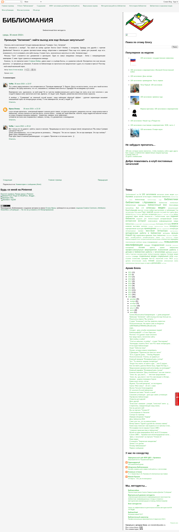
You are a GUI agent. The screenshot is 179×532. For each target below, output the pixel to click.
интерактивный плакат (169, 219)
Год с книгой (147, 212)
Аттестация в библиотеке (137, 6)
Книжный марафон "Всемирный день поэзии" (146, 370)
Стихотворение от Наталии (139, 412)
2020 (130, 275)
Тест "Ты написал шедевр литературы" (143, 361)
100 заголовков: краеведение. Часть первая (146, 80)
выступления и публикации (164, 210)
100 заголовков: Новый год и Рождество (145, 121)
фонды (176, 258)
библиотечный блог (157, 205)
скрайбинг (129, 256)
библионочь (166, 197)
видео (161, 207)
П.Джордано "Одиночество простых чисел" (145, 352)
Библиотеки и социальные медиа (161, 6)
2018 (130, 279)
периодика (174, 239)
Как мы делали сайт (136, 408)
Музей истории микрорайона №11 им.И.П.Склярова (148, 432)
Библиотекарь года (154, 199)
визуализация (173, 208)
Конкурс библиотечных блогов (158, 226)
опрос (158, 237)
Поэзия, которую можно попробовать (143, 350)
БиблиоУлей (133, 512)
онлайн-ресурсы (148, 237)
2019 (130, 277)
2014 (130, 288)
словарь (135, 256)
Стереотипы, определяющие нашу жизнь (144, 406)
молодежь (166, 233)
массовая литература (157, 231)
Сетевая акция (172, 254)
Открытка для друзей (137, 399)
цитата (128, 261)
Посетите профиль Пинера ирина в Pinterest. (17, 194)
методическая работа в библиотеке (143, 233)
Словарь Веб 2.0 (132, 155)
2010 (130, 297)
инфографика (152, 221)
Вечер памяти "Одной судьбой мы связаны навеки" (148, 423)
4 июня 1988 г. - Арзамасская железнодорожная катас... (150, 435)
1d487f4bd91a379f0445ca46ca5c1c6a (142, 326)
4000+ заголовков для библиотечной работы (64, 6)
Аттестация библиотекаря (138, 346)
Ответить (12, 102)
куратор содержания (163, 228)
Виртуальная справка (90, 6)
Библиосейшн (133, 490)
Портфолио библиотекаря (138, 397)
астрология (138, 197)
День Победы (137, 214)
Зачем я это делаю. (136, 443)
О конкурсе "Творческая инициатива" (143, 441)
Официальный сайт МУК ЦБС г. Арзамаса (144, 458)
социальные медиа (148, 256)
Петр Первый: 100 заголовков (151, 85)
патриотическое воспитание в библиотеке (155, 239)
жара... (132, 328)
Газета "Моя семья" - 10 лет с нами (142, 386)
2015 (130, 286)
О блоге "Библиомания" (25, 6)
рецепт (175, 252)
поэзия (142, 247)
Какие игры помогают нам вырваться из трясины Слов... (150, 426)
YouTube (163, 263)
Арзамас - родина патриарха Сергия (142, 379)
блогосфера (173, 205)
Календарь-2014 (161, 224)
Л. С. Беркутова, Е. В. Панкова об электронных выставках (148, 474)
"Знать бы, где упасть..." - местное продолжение (147, 374)
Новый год (131, 235)
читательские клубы (139, 261)
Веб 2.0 (140, 208)
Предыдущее (103, 180)
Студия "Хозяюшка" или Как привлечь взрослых (147, 321)
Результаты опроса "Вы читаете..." (142, 319)
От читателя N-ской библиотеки (141, 390)
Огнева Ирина (51, 208)
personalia (156, 263)
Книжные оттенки (135, 472)
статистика (136, 258)
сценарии (144, 258)
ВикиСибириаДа (131, 210)
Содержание (41, 6)
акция (176, 194)
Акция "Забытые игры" (137, 348)
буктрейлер (130, 208)
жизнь (176, 214)
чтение (151, 261)
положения (130, 247)
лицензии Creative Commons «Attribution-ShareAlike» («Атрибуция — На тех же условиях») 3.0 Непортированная (53, 209)
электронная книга (171, 261)
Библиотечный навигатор (138, 517)
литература (174, 228)
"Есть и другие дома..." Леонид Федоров (144, 355)
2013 (130, 290)
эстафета (148, 263)
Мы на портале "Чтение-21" (139, 410)
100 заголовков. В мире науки (151, 129)
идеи (168, 216)
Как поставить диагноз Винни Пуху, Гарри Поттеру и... (149, 366)
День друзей (134, 401)
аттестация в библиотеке (152, 197)
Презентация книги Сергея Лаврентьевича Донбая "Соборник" (150, 492)
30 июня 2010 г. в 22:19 (31, 109)
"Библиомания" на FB (133, 194)
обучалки (169, 235)
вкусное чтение (143, 210)
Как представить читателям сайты (142, 337)
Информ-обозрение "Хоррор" (140, 417)
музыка (174, 233)
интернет (142, 221)
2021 (130, 272)
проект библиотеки (169, 247)
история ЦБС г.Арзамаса (141, 224)
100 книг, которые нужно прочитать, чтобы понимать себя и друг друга (152, 151)
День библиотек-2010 (137, 419)
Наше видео (133, 439)
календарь (152, 224)
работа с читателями (155, 252)
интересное (131, 221)
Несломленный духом (135, 464)
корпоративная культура (135, 228)
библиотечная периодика (136, 205)
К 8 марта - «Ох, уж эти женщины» (140, 479)
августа (133, 308)
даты (172, 212)
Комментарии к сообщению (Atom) (28, 184)
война (151, 210)
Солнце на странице (136, 415)
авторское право (163, 194)
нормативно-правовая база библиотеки (150, 235)
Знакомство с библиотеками (155, 216)
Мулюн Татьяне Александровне (141, 388)
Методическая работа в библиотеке (113, 6)
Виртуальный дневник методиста (141, 495)
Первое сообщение (136, 448)
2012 (130, 292)
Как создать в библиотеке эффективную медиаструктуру (147, 153)
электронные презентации (135, 263)
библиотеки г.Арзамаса (141, 202)
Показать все (174, 523)
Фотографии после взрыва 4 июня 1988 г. (144, 428)
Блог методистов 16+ (144, 505)
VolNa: (11, 84)
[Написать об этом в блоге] (28, 69)
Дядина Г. (160, 214)
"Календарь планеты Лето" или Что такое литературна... (150, 343)
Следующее (7, 180)
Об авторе (36, 10)
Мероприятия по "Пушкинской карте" (141, 460)
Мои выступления (23, 10)
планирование (152, 242)
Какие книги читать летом (138, 381)
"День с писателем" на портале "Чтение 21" (145, 437)
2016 (130, 283)
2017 (130, 281)
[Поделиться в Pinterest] (35, 69)
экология (159, 261)
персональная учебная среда (136, 242)
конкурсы (174, 226)
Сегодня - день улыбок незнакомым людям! (145, 330)
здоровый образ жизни (134, 216)
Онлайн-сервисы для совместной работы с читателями (147, 469)
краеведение (150, 228)
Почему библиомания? (137, 446)
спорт (176, 256)
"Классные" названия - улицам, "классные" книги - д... (149, 403)
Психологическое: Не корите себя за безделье (146, 323)
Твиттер (152, 258)
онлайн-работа (136, 237)
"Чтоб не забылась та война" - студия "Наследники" (148, 341)
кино (169, 224)
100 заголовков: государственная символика (157, 58)
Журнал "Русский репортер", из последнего (145, 383)
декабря (133, 299)
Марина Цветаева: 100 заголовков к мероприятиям (159, 109)
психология (163, 250)
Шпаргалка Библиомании (138, 467)
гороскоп (157, 212)
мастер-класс (174, 231)
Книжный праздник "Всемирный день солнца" (146, 359)
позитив (168, 245)
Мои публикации (8, 10)
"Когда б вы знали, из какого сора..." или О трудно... (148, 363)
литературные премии (134, 231)
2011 (130, 294)
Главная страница (8, 6)
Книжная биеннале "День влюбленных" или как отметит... (150, 372)
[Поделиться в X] (30, 69)
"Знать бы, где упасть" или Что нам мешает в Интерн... (149, 377)
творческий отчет (161, 258)
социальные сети (165, 256)
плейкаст (161, 242)
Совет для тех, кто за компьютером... (143, 421)
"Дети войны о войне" (137, 339)
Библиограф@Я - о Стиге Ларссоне (142, 332)
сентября (133, 306)
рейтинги (169, 252)
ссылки (128, 258)
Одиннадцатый (134, 462)
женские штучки (168, 214)
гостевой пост (165, 212)
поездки (147, 245)
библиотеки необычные (168, 202)
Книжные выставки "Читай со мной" (142, 392)
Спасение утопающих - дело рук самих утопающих (148, 395)
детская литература (149, 214)
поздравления (157, 245)
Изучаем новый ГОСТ (135, 514)
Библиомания (27, 20)
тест (171, 258)
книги (11, 73)
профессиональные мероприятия (141, 250)
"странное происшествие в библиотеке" (143, 430)
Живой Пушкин (134, 477)
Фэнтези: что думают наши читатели (143, 335)
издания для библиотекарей (148, 218)
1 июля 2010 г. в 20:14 (22, 126)
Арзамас (129, 196)
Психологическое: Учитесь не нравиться (144, 357)
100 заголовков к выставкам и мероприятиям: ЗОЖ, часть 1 (152, 125)
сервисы (163, 254)
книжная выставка (133, 226)
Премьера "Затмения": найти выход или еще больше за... (150, 317)
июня (132, 312)
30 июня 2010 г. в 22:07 (22, 84)
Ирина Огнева (14, 109)
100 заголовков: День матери (141, 76)
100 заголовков (149, 194)
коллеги (144, 226)
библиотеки (171, 199)
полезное (175, 245)
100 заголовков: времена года (151, 97)
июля (132, 310)
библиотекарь (140, 199)
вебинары (150, 208)
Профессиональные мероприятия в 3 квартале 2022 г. (147, 519)
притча (152, 247)
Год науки (137, 212)
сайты (128, 254)
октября (133, 303)
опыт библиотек (167, 237)
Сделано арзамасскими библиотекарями (144, 254)
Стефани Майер (35, 61)
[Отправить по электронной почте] (25, 69)
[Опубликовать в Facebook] (32, 69)
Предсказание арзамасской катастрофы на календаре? (149, 368)
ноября (133, 301)
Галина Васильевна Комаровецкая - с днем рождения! (149, 315)
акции (172, 194)
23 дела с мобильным (134, 156)
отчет (138, 239)
